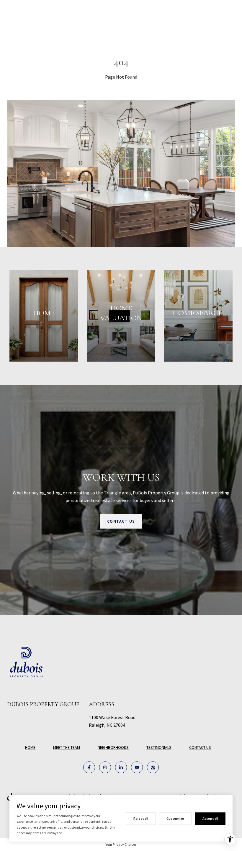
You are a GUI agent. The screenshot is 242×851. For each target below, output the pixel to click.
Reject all (140, 818)
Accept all (210, 818)
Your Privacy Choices (121, 844)
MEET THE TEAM (66, 747)
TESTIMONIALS (158, 747)
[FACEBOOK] (89, 767)
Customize (175, 818)
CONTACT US (200, 747)
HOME (30, 747)
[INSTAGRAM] (105, 767)
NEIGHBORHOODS (113, 747)
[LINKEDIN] (121, 767)
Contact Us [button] (121, 521)
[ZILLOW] (153, 767)
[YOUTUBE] (137, 767)
